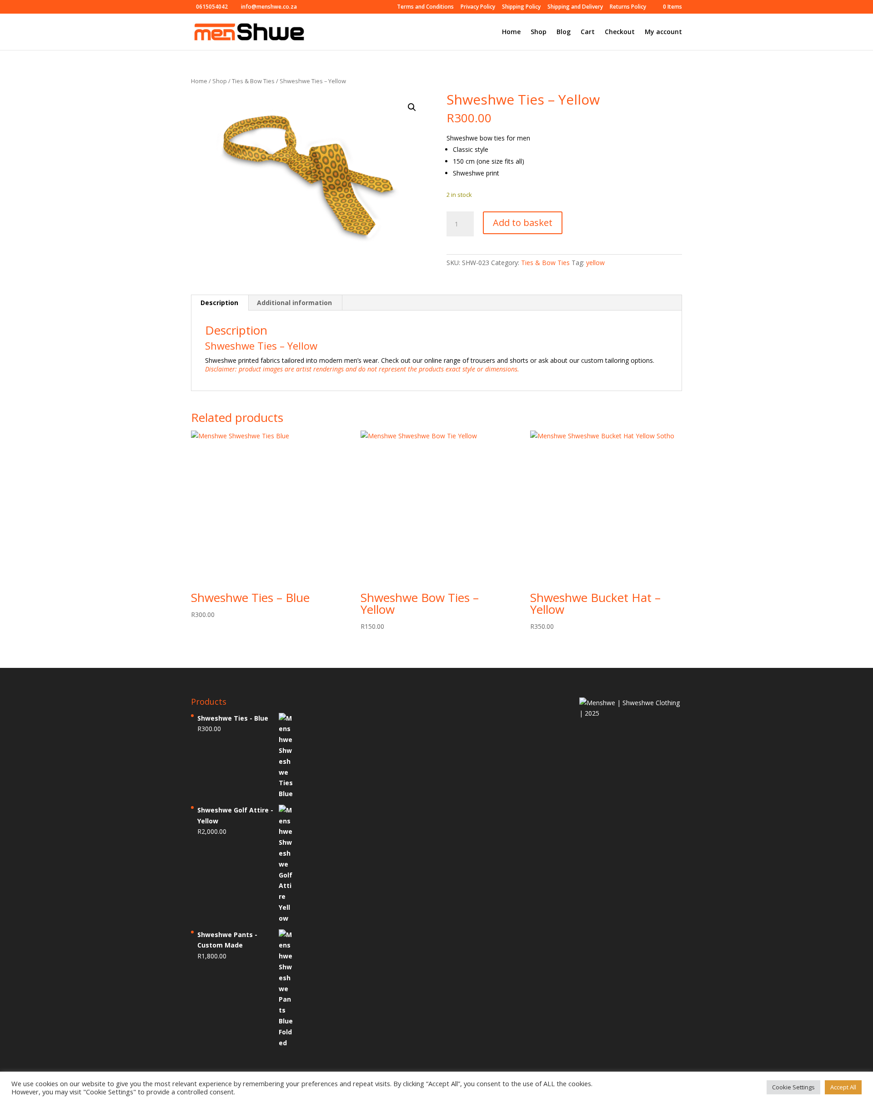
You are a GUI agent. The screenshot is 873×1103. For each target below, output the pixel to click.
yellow (595, 262)
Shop (539, 32)
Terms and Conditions (425, 7)
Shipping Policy (521, 7)
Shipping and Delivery (575, 7)
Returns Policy (628, 7)
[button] (412, 107)
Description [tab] (219, 302)
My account (663, 32)
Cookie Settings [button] (793, 1087)
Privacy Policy (478, 7)
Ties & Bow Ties (253, 81)
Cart (588, 32)
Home (511, 32)
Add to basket (522, 222)
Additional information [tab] (294, 302)
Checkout (620, 32)
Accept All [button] (843, 1087)
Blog (564, 32)
